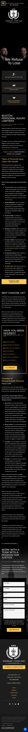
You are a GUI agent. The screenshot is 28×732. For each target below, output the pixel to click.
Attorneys (14, 690)
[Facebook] (12, 704)
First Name (6, 583)
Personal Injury (14, 692)
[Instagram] (9, 704)
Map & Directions (14, 683)
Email (5, 599)
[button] (25, 729)
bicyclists (20, 197)
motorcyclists (9, 199)
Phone (5, 593)
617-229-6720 (14, 5)
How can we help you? (9, 609)
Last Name (6, 588)
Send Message (14, 629)
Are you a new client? (9, 604)
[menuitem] (14, 688)
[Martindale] (18, 704)
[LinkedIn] (15, 704)
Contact (14, 697)
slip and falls (12, 246)
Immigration (14, 695)
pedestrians (14, 197)
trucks (24, 197)
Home (14, 687)
